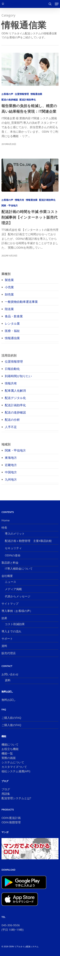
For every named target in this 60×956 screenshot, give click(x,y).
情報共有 (19, 199)
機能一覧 (7, 753)
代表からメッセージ (17, 596)
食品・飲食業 (14, 316)
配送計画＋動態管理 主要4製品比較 (28, 541)
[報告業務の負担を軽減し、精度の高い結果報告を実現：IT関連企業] (30, 69)
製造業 (9, 280)
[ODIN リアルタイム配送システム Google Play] (24, 890)
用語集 (6, 794)
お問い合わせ (10, 674)
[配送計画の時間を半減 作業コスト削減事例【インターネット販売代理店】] (30, 175)
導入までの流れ (11, 631)
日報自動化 (12, 369)
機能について (10, 744)
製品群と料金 (10, 562)
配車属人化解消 (15, 391)
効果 (4, 618)
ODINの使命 (12, 555)
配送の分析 (12, 420)
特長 (4, 527)
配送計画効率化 (28, 99)
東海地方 (11, 458)
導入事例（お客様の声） (17, 611)
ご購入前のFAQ (11, 718)
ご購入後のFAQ (11, 725)
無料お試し (9, 700)
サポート (7, 638)
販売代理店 (9, 653)
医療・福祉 (12, 331)
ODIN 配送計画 (11, 818)
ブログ (6, 789)
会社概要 (7, 576)
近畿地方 (11, 465)
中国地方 (11, 472)
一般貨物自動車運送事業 (21, 302)
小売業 (9, 287)
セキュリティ (13, 548)
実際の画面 (9, 758)
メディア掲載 (13, 589)
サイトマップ (10, 603)
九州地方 (11, 479)
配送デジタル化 (15, 398)
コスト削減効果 (15, 624)
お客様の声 (7, 93)
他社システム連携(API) (16, 771)
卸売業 (9, 294)
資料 (4, 646)
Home (6, 520)
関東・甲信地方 (10, 205)
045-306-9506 (11, 925)
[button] (56, 4)
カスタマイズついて (14, 767)
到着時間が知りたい (18, 376)
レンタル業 (12, 323)
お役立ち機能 (10, 749)
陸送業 (9, 309)
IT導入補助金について (19, 568)
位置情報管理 (22, 93)
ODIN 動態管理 (11, 822)
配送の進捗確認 (10, 99)
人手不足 (11, 427)
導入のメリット (15, 533)
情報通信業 (36, 93)
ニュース (10, 582)
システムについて (13, 762)
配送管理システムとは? (16, 798)
